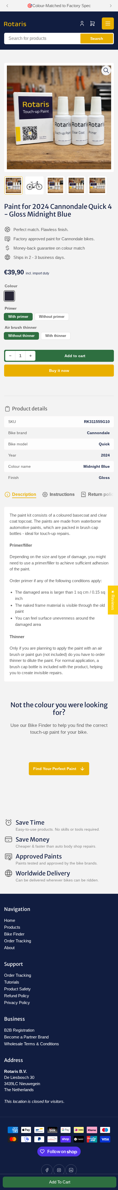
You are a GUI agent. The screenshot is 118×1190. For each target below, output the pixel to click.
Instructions (62, 494)
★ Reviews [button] (113, 600)
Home (9, 920)
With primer (18, 317)
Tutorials (11, 982)
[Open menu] (108, 23)
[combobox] (59, 38)
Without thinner (21, 336)
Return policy (102, 494)
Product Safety (17, 989)
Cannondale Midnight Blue (9, 296)
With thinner (55, 336)
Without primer (51, 317)
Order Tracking (17, 941)
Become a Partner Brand (26, 1037)
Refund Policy (16, 995)
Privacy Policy (17, 1002)
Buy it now (59, 370)
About (9, 947)
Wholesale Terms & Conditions (31, 1043)
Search (96, 38)
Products (12, 927)
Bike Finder (14, 934)
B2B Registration (19, 1030)
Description (24, 494)
